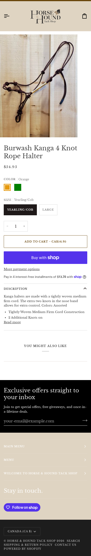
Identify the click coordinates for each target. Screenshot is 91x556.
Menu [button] (9, 464)
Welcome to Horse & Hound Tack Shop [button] (40, 477)
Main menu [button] (14, 450)
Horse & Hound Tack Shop (32, 545)
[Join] (83, 424)
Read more (12, 326)
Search (73, 545)
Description (15, 293)
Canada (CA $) (20, 535)
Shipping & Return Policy (28, 549)
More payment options (22, 274)
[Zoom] (9, 133)
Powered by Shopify (22, 553)
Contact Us (65, 549)
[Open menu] (11, 20)
